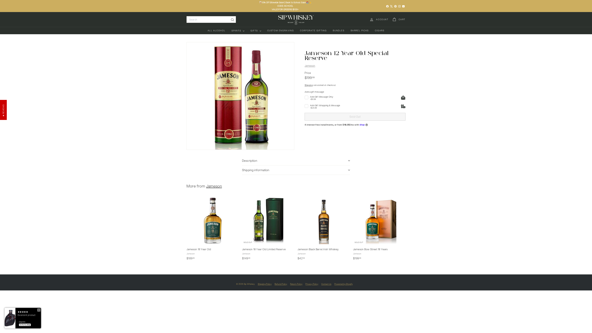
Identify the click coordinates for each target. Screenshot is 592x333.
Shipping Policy (264, 284)
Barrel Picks (360, 30)
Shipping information (255, 170)
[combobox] (211, 19)
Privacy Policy (311, 284)
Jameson (310, 65)
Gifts (255, 30)
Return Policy (296, 284)
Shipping (309, 85)
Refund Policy (281, 284)
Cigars (379, 30)
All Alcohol (217, 30)
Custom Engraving (280, 30)
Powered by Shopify (343, 284)
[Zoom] (240, 96)
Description (249, 160)
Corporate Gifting (313, 30)
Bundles (338, 30)
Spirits (237, 30)
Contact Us (326, 284)
